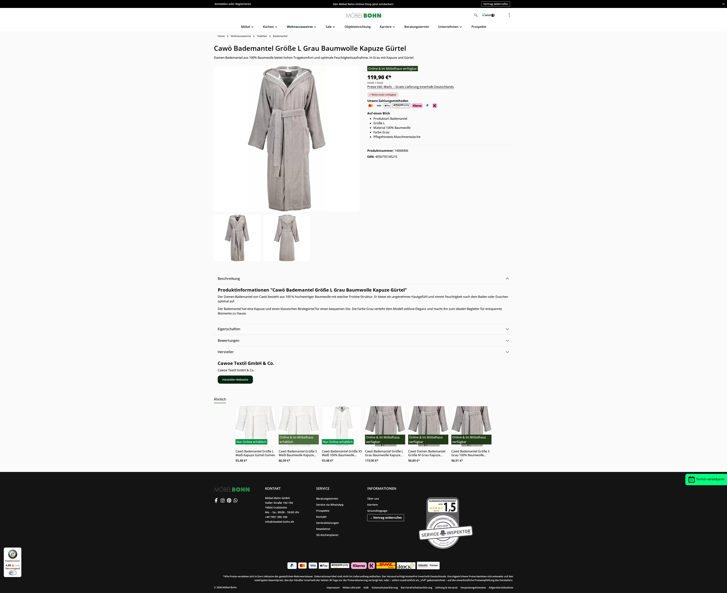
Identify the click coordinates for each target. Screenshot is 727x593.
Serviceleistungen (327, 523)
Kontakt (321, 517)
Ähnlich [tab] (220, 399)
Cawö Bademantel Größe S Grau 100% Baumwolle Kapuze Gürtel (470, 453)
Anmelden (221, 4)
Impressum (333, 587)
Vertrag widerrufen (495, 4)
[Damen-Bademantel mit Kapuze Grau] (287, 139)
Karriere (372, 504)
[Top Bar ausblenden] (723, 4)
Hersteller (226, 352)
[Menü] (19, 550)
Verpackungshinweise (473, 587)
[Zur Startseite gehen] (363, 15)
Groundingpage (377, 510)
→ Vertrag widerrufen (385, 518)
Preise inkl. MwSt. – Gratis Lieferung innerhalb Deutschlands (410, 87)
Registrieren (243, 4)
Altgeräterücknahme (501, 587)
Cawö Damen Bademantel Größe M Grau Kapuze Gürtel (426, 453)
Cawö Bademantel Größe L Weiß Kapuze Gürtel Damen (255, 453)
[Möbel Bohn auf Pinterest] (229, 500)
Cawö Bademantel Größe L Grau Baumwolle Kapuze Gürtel (384, 453)
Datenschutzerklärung (385, 587)
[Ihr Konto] (492, 15)
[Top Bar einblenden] (509, 15)
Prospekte (322, 510)
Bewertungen (228, 340)
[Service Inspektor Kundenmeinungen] (445, 522)
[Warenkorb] (501, 15)
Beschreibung (229, 278)
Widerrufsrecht (351, 587)
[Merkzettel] (484, 15)
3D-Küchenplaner (327, 535)
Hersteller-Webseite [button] (235, 379)
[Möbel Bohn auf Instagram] (222, 500)
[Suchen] (476, 15)
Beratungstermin (327, 498)
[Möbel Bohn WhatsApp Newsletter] (235, 500)
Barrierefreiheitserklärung (416, 587)
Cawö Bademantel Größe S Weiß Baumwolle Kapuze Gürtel (298, 453)
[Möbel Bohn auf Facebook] (216, 500)
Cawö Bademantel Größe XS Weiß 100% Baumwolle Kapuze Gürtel (342, 453)
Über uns (373, 498)
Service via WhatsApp (330, 504)
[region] (287, 163)
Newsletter (323, 529)
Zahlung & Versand (446, 587)
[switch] (12, 573)
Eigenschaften (229, 329)
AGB (366, 587)
